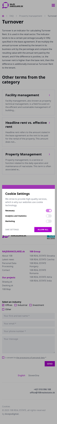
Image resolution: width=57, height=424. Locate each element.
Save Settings (12, 229)
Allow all (43, 229)
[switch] (49, 210)
